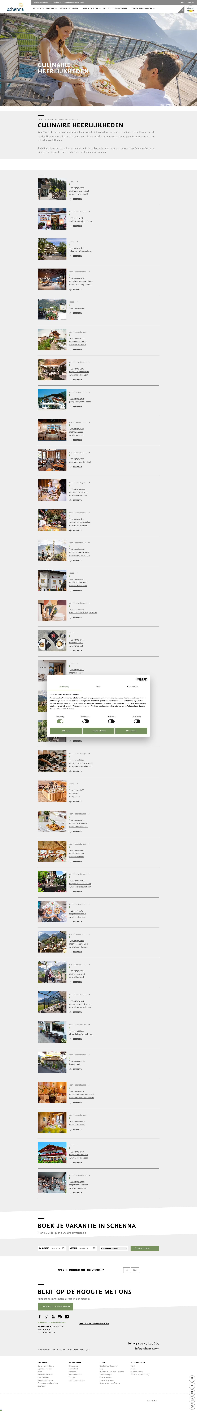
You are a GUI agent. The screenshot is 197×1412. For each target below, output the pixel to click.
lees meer (77, 199)
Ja (127, 1270)
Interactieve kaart (75, 1375)
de (182, 2)
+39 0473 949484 (77, 1061)
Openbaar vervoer (45, 1369)
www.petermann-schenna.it (80, 766)
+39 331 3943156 (76, 218)
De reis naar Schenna (46, 1366)
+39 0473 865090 (77, 549)
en (189, 2)
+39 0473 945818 (77, 1152)
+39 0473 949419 (77, 429)
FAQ (101, 1369)
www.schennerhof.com (78, 947)
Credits (76, 1350)
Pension (133, 1369)
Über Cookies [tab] (132, 687)
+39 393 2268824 (77, 760)
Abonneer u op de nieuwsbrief (56, 1307)
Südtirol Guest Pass (45, 1375)
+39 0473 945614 (77, 820)
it (185, 2)
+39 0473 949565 (77, 308)
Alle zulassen (131, 731)
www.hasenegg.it (76, 435)
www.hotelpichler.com (78, 827)
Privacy (69, 1350)
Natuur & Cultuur (69, 9)
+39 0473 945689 (77, 399)
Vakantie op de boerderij (140, 1375)
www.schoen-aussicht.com (80, 1007)
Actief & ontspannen (43, 9)
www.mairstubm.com (78, 586)
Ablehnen (66, 731)
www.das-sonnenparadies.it (80, 285)
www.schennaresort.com (79, 556)
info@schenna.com (147, 1348)
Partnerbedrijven (106, 1377)
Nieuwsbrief (73, 1369)
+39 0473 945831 (77, 519)
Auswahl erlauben (98, 731)
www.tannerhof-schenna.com (81, 1098)
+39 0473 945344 (77, 579)
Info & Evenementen (142, 9)
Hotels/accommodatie (115, 9)
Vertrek (73, 1248)
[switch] (85, 721)
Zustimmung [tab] (64, 687)
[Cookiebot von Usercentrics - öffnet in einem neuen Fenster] (137, 679)
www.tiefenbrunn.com (78, 1158)
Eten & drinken (90, 9)
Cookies (62, 1350)
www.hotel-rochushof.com (80, 887)
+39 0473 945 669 (48, 1332)
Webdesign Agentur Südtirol (40, 1401)
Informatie (43, 1363)
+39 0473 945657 (77, 850)
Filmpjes (72, 1377)
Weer (40, 1372)
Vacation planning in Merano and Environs (68, 2)
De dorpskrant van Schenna (110, 1383)
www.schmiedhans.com (78, 375)
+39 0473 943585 (77, 369)
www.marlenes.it (76, 646)
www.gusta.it (74, 797)
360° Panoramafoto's (77, 1380)
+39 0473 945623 (77, 941)
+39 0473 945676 (77, 278)
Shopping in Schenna (45, 1380)
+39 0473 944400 (77, 489)
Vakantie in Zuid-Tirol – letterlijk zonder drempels (112, 1373)
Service (103, 1363)
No (135, 1270)
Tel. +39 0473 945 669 (143, 1343)
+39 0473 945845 (77, 640)
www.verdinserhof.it (77, 345)
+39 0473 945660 (77, 1182)
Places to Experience (41, 2)
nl (193, 2)
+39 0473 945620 (77, 971)
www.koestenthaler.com (79, 526)
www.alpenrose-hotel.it (79, 194)
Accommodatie (138, 1363)
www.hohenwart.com (78, 495)
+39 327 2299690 (77, 911)
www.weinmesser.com (78, 1188)
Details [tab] (98, 687)
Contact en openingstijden (94, 1323)
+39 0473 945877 (77, 248)
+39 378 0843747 (77, 609)
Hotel (133, 1366)
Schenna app (73, 1366)
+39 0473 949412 (77, 1001)
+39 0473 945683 (77, 188)
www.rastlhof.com (76, 857)
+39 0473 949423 (77, 338)
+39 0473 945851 (77, 459)
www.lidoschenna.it (77, 917)
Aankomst (44, 1248)
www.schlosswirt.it (76, 977)
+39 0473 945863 (77, 881)
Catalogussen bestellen (108, 1366)
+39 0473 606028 (77, 1121)
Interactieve (75, 1363)
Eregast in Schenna (107, 1380)
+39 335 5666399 (77, 1031)
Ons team (41, 1386)
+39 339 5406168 (77, 790)
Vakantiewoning (137, 1372)
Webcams (72, 1372)
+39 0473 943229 (77, 1091)
